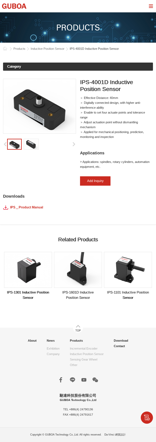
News (51, 340)
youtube (84, 380)
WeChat (95, 380)
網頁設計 (120, 434)
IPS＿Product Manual (26, 207)
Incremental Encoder (84, 348)
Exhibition (53, 348)
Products (19, 48)
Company (53, 354)
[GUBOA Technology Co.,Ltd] (14, 6)
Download (121, 340)
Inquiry (147, 418)
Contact (119, 346)
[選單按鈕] (151, 6)
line (72, 380)
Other (73, 365)
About (32, 340)
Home (5, 49)
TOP (78, 330)
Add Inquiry (95, 181)
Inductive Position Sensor (47, 48)
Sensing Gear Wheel (83, 359)
